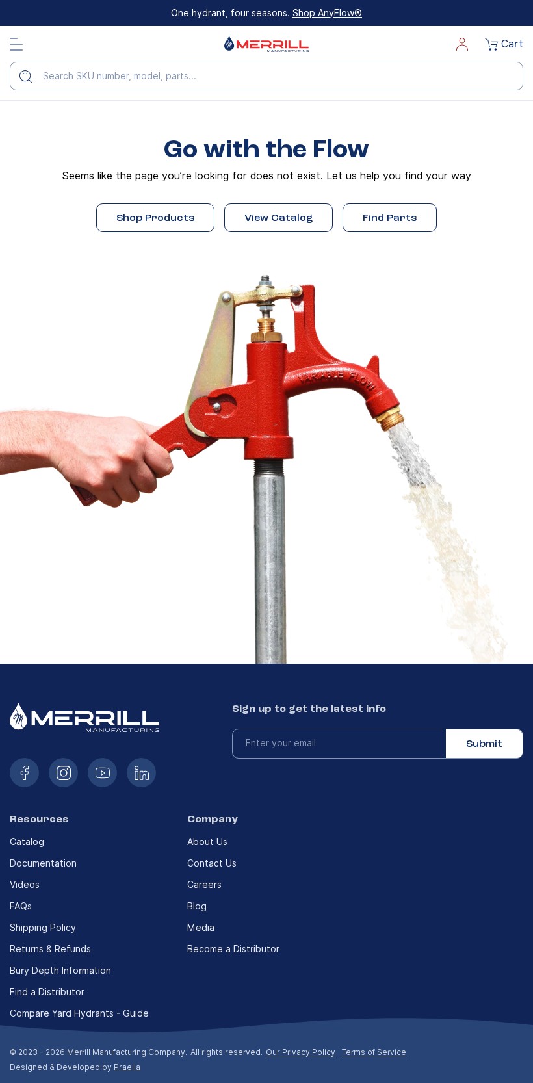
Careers (204, 885)
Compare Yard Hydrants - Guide (79, 1013)
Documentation (43, 863)
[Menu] (16, 44)
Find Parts (390, 217)
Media (200, 927)
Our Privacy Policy (300, 1052)
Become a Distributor (233, 949)
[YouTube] (102, 772)
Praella (127, 1067)
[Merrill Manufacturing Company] (266, 44)
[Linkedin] (141, 772)
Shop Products (155, 217)
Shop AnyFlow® (327, 13)
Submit (484, 743)
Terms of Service (374, 1052)
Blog (197, 906)
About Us (207, 842)
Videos (25, 885)
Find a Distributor (47, 992)
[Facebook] (24, 772)
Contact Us (212, 863)
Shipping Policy (43, 927)
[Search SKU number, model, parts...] (31, 76)
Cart (512, 44)
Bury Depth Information (60, 970)
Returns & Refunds (50, 949)
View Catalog (278, 217)
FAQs (21, 906)
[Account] (462, 44)
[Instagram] (63, 772)
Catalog (27, 842)
